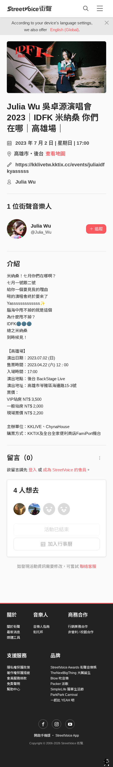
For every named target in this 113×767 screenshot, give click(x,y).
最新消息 (13, 632)
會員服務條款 (17, 678)
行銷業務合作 (78, 627)
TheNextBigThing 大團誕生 (70, 673)
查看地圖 (55, 153)
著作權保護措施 (18, 673)
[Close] (107, 23)
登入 (33, 469)
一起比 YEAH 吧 (62, 700)
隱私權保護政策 (18, 667)
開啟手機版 (42, 735)
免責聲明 (13, 684)
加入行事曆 (60, 544)
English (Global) (64, 29)
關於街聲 (13, 627)
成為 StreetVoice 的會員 (64, 469)
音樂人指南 (41, 627)
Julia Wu (41, 226)
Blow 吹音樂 (59, 678)
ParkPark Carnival (64, 695)
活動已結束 (56, 529)
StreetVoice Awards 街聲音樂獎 (73, 667)
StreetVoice (29, 8)
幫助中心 (13, 689)
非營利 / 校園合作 (81, 632)
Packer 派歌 (59, 684)
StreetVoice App (67, 735)
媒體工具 (13, 638)
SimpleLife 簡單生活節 (67, 689)
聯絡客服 (88, 566)
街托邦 (38, 632)
